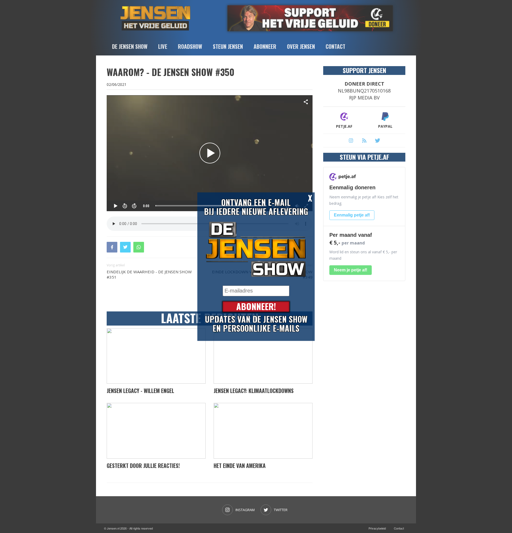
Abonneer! (256, 306)
